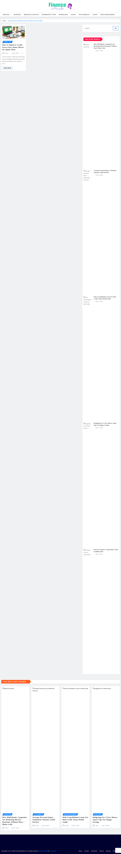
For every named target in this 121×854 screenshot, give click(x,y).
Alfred (6, 53)
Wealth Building (108, 14)
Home (4, 21)
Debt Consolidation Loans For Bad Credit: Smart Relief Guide (75, 819)
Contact (86, 851)
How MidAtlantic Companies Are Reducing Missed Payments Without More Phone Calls (105, 46)
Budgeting (63, 14)
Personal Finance (31, 14)
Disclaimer (94, 851)
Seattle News (43, 851)
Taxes (95, 14)
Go (116, 28)
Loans (73, 14)
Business (17, 14)
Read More (7, 68)
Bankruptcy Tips (49, 14)
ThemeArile (52, 851)
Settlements (84, 14)
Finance (6, 14)
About (80, 851)
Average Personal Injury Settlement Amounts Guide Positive (43, 819)
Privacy (101, 851)
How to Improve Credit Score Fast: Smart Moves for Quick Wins (25, 21)
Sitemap (108, 851)
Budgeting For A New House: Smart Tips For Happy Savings (105, 819)
